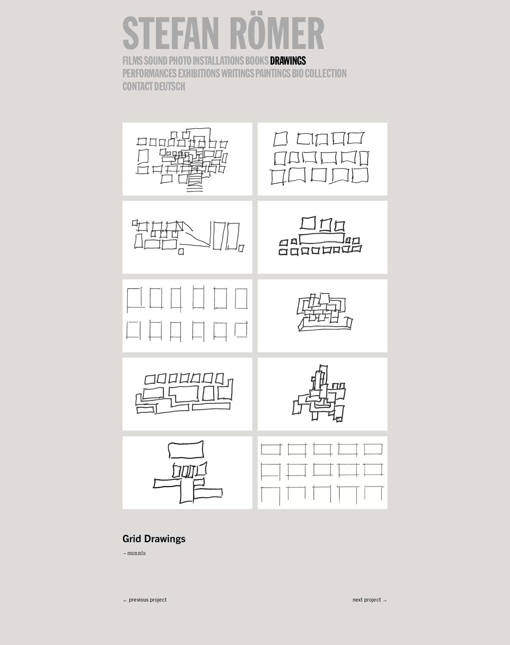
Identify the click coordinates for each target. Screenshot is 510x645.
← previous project (144, 600)
